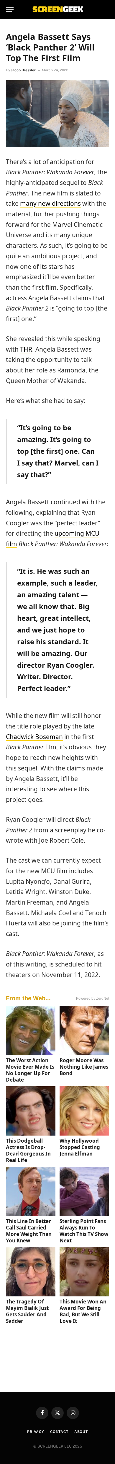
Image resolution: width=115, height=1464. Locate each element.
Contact (59, 1432)
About (81, 1432)
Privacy (35, 1432)
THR (26, 349)
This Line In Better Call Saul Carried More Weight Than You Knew (29, 1231)
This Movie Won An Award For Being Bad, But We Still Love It (83, 1311)
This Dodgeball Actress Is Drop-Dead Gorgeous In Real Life (28, 1150)
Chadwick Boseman (34, 737)
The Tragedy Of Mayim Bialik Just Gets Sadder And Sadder (27, 1311)
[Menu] (10, 9)
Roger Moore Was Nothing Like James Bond (84, 1067)
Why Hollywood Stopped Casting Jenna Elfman (80, 1147)
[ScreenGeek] (57, 9)
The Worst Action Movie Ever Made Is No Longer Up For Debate (30, 1070)
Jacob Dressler (23, 70)
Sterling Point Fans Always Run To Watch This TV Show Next (84, 1231)
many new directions (50, 203)
